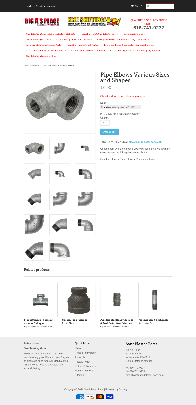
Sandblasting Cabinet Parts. (83, 45)
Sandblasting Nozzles (38, 39)
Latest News (31, 343)
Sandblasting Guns (134, 34)
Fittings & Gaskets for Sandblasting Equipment (122, 39)
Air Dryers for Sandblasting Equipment (138, 50)
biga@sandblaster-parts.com (145, 142)
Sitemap (79, 375)
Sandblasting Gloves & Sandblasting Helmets (51, 34)
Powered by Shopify (116, 389)
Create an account (46, 6)
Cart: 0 (138, 6)
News (78, 348)
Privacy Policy (82, 361)
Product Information (85, 353)
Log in (29, 6)
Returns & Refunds (85, 366)
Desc (103, 103)
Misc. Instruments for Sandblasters (45, 50)
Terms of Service (84, 370)
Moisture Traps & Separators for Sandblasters (129, 45)
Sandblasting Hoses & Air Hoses (73, 39)
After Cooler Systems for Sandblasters (92, 50)
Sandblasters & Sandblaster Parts (100, 34)
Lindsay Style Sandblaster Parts (44, 45)
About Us (80, 357)
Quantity (104, 118)
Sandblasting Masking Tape (41, 56)
